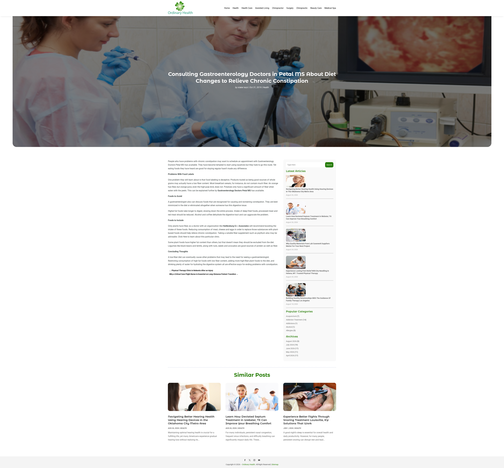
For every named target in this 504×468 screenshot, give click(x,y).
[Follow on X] (249, 460)
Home (227, 8)
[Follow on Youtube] (259, 460)
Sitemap (275, 464)
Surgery (289, 8)
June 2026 (290, 348)
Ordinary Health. (249, 464)
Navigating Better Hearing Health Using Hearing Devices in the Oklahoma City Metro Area (191, 420)
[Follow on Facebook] (245, 460)
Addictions (290, 323)
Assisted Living (262, 8)
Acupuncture (291, 316)
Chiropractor (278, 8)
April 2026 (290, 355)
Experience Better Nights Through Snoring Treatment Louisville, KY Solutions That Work (306, 420)
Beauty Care (316, 8)
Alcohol (289, 327)
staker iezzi (243, 87)
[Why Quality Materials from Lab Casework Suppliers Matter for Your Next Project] (296, 235)
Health (236, 8)
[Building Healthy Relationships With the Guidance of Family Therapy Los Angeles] (296, 290)
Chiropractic (302, 8)
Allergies (289, 330)
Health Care (247, 8)
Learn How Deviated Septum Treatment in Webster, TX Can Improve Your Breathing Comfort (248, 420)
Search (329, 165)
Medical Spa (330, 8)
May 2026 (290, 352)
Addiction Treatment (294, 320)
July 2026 (290, 345)
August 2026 (291, 341)
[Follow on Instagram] (254, 460)
